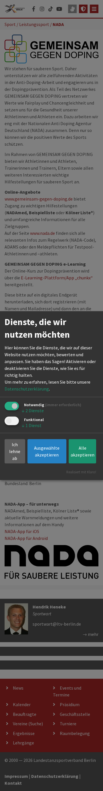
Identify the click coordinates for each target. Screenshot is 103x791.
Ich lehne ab (14, 451)
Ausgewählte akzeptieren (47, 451)
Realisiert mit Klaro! (81, 472)
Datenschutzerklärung (27, 389)
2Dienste (33, 411)
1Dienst (31, 425)
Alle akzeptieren (82, 451)
